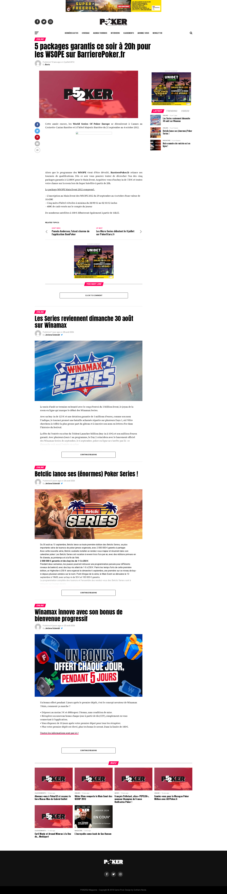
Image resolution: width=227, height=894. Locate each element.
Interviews (115, 32)
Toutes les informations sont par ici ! (59, 732)
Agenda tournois (100, 32)
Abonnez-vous (143, 32)
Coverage (85, 32)
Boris (47, 65)
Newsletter (157, 32)
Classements (128, 32)
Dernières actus (71, 32)
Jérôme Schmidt (52, 335)
